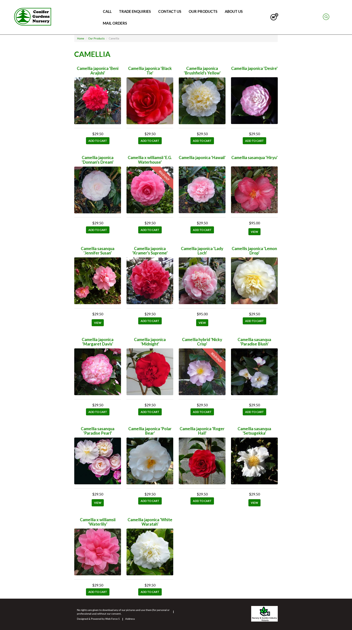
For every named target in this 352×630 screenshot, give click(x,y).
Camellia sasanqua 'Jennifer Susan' (97, 250)
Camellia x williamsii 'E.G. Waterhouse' (150, 159)
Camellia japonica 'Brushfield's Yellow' (202, 70)
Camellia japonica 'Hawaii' (202, 157)
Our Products (203, 11)
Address (130, 618)
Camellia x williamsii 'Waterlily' (97, 522)
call (107, 11)
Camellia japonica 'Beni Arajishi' (97, 70)
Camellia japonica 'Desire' (254, 68)
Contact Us (169, 11)
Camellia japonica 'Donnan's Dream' (97, 159)
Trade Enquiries (135, 11)
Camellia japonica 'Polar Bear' (150, 431)
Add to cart (97, 140)
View (254, 231)
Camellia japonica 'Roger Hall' (202, 431)
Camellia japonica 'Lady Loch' (202, 250)
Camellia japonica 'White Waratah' (150, 522)
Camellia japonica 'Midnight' (150, 341)
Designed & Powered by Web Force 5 (98, 618)
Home (335, 17)
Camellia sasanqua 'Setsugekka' (254, 431)
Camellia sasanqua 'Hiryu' (254, 157)
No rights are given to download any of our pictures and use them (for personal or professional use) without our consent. (123, 611)
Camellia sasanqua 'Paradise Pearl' (97, 431)
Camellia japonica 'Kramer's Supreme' (150, 250)
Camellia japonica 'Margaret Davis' (97, 341)
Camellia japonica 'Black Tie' (150, 70)
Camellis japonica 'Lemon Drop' (254, 250)
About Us (234, 11)
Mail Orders (115, 23)
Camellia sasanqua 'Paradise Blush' (254, 341)
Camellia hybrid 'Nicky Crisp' (202, 341)
